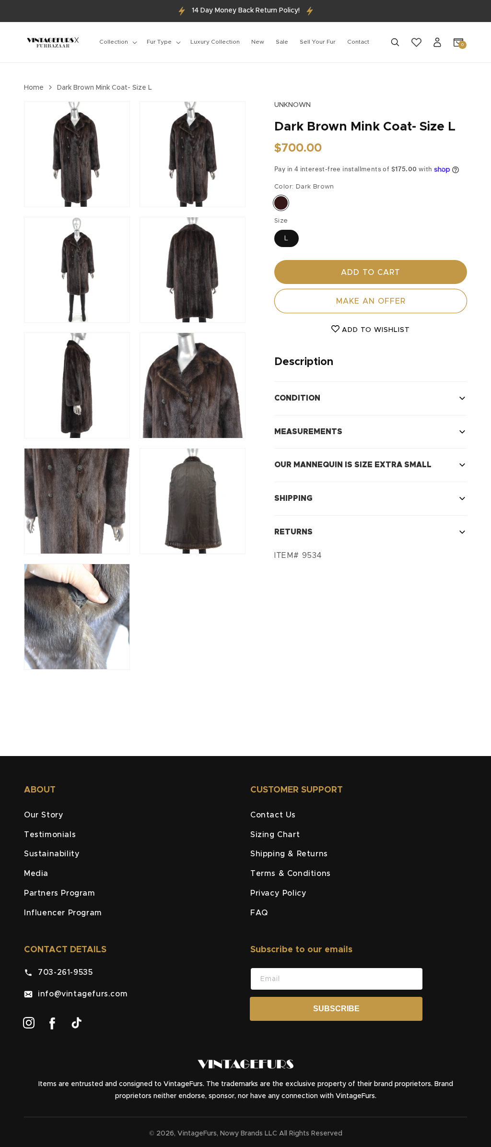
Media (36, 873)
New (257, 42)
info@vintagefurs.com (80, 994)
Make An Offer (371, 301)
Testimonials (50, 835)
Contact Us (273, 815)
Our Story (43, 815)
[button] (117, 42)
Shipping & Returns (289, 854)
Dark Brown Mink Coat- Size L (104, 87)
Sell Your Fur (318, 42)
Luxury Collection (215, 42)
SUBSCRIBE (336, 1009)
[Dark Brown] (281, 203)
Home (34, 87)
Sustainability (52, 854)
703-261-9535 (63, 972)
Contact (358, 42)
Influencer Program (63, 913)
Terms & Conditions (290, 873)
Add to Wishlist (374, 330)
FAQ (259, 913)
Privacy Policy (278, 893)
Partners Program (59, 893)
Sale (282, 42)
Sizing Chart (275, 835)
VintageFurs (197, 1133)
